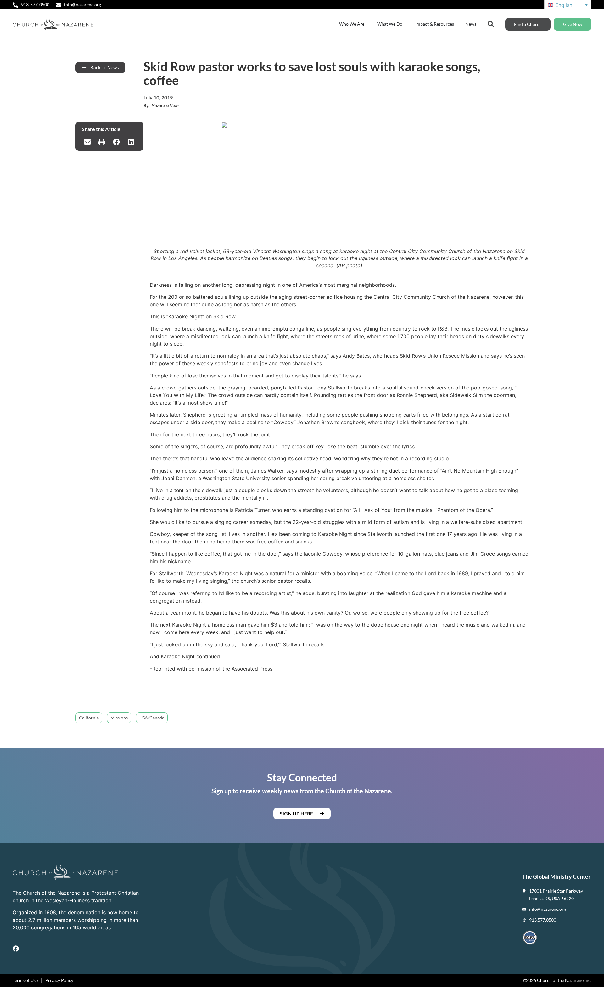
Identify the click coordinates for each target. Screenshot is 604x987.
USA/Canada (151, 717)
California (89, 717)
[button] (87, 142)
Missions (119, 717)
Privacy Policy (59, 980)
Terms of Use (25, 980)
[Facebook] (16, 948)
